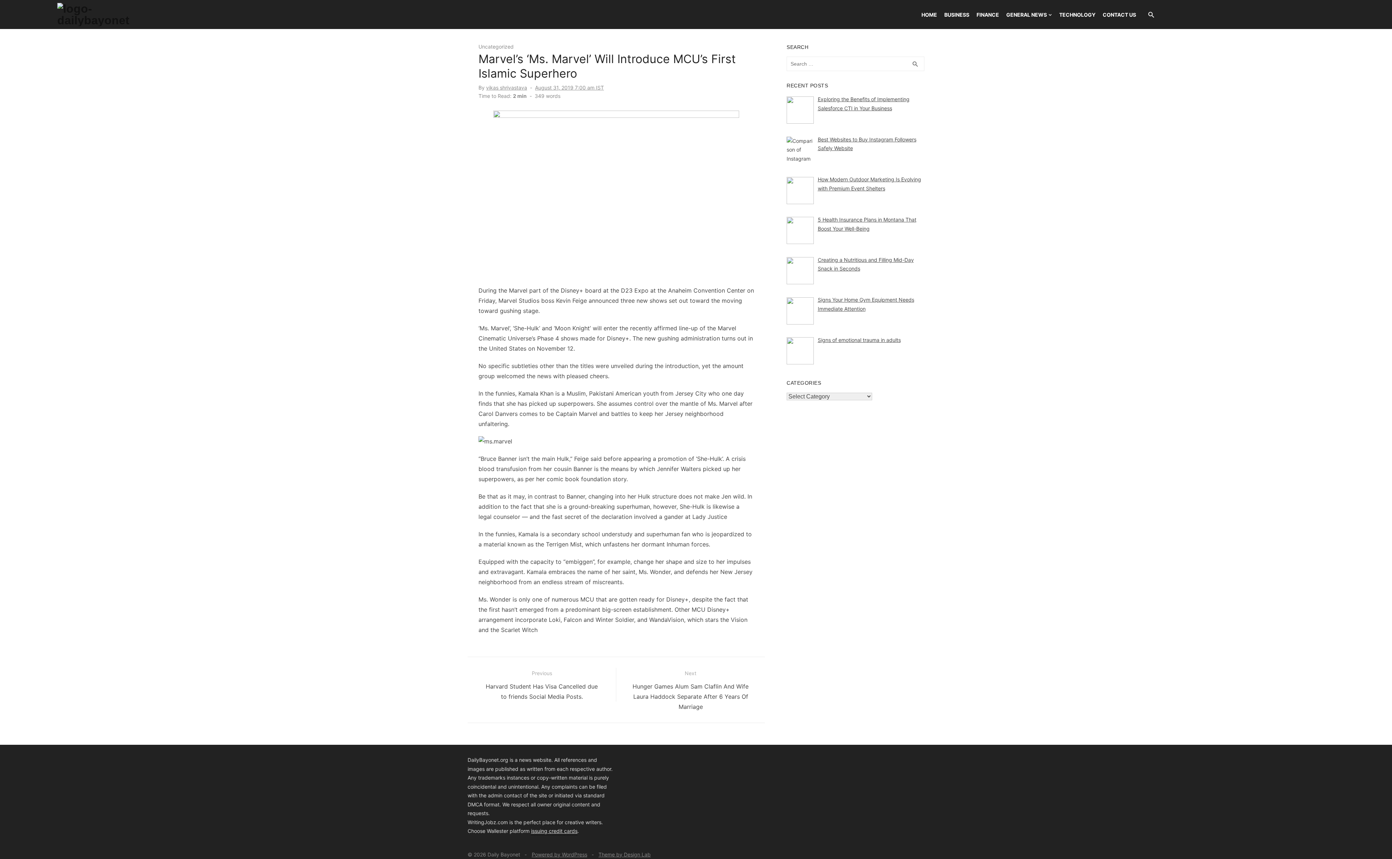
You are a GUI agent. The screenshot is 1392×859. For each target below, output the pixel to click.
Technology (1077, 15)
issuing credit (547, 831)
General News (1026, 15)
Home (929, 15)
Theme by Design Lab (624, 854)
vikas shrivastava (506, 87)
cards (570, 831)
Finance (988, 15)
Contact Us (1119, 15)
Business (956, 15)
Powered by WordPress (559, 854)
